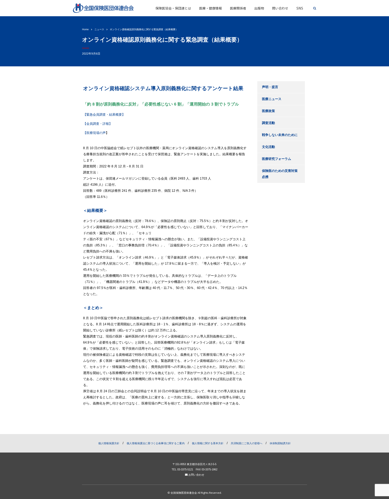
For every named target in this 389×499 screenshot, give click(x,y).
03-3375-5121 (185, 469)
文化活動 (268, 147)
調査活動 (268, 123)
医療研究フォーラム (276, 159)
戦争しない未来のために (280, 135)
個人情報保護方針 (108, 443)
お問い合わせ (196, 474)
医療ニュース (271, 99)
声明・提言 (270, 87)
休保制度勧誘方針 (280, 443)
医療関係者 (238, 8)
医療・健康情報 (210, 8)
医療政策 (268, 111)
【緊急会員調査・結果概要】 (104, 114)
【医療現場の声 (94, 133)
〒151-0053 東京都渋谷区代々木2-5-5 (194, 464)
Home (85, 29)
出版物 (259, 8)
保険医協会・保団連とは (173, 8)
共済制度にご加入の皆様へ (246, 443)
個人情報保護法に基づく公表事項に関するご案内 (156, 443)
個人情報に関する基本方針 (207, 443)
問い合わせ (280, 8)
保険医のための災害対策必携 (280, 174)
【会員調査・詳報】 (97, 123)
